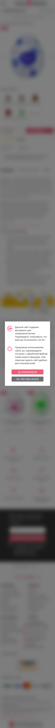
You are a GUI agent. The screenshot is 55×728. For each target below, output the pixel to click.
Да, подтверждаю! (27, 372)
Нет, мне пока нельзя (27, 379)
